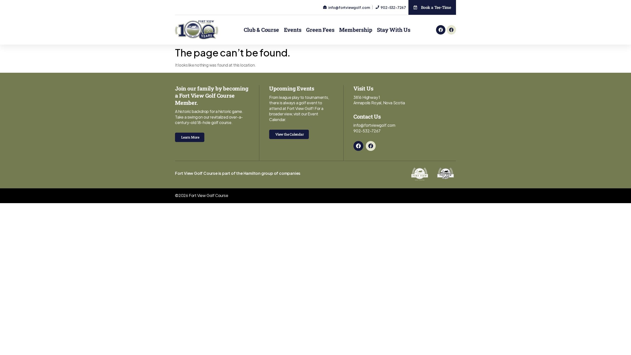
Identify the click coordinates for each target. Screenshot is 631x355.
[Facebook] (440, 30)
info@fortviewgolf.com (374, 125)
